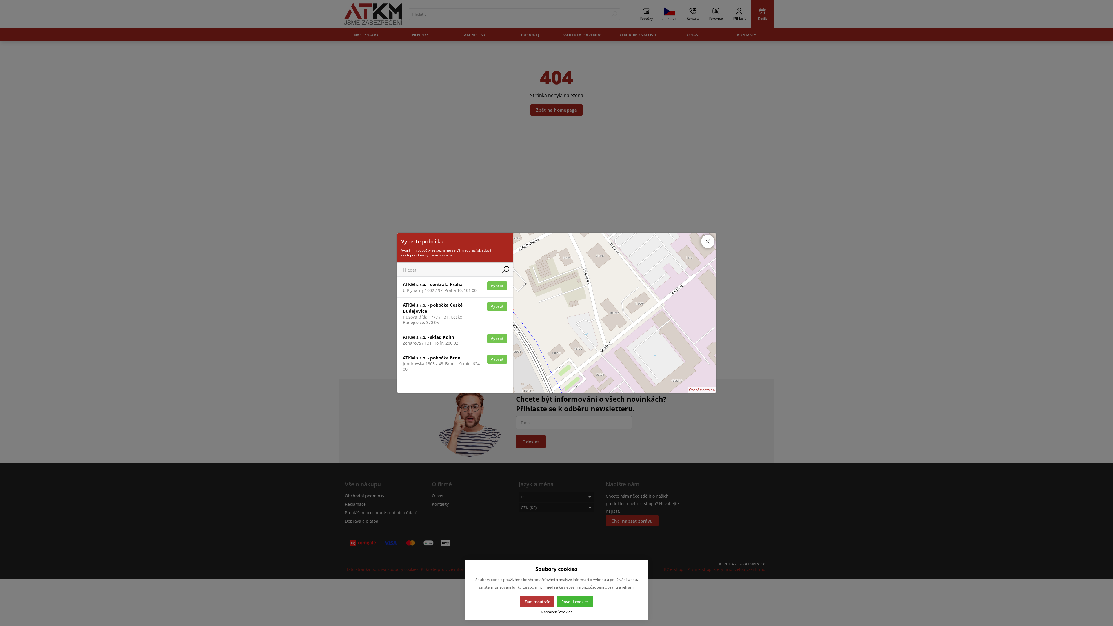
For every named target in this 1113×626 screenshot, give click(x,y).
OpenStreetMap (702, 389)
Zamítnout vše (537, 601)
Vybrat (497, 285)
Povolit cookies (574, 601)
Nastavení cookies (556, 611)
